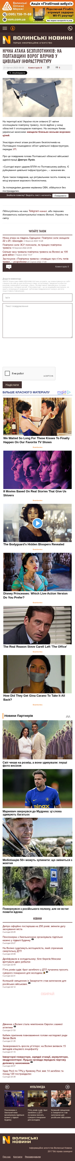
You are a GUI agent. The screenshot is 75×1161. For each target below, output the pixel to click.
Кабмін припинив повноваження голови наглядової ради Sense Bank (35, 1036)
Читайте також (37, 231)
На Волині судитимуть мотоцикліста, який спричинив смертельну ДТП (33, 949)
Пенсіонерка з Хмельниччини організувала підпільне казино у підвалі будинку (33, 938)
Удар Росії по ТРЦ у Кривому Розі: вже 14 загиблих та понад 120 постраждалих (33, 1072)
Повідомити (60, 195)
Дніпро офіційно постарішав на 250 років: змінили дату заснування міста (34, 927)
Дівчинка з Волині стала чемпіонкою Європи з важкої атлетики (33, 1025)
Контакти (17, 1156)
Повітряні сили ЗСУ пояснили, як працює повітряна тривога (32, 246)
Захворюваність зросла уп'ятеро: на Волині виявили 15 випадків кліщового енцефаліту (34, 1047)
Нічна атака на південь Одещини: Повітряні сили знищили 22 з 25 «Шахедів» (36, 239)
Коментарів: (35, 67)
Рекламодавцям (33, 1156)
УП (14, 149)
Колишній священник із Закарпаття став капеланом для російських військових (34, 982)
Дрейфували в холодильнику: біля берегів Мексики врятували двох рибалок (32, 960)
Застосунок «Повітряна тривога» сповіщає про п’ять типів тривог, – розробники (35, 260)
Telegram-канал (38, 211)
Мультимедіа (37, 1087)
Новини (37, 919)
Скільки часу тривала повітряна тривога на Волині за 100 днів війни (35, 253)
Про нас (7, 1156)
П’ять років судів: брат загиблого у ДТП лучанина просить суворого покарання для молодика (35, 971)
